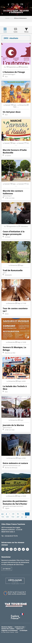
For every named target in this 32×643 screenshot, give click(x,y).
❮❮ (2, 514)
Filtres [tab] (26, 32)
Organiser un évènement (9, 630)
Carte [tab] (15, 32)
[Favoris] (13, 4)
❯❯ (26, 517)
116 (22, 514)
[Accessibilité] (8, 4)
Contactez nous (19, 627)
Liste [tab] (5, 32)
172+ (12, 517)
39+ (13, 514)
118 (2, 517)
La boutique (23, 630)
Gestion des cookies (7, 628)
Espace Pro (19, 628)
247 (18, 517)
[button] (17, 4)
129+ (7, 517)
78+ (18, 514)
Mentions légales (6, 627)
